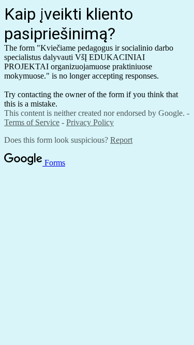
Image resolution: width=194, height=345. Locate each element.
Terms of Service (31, 122)
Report (121, 140)
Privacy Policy (90, 122)
